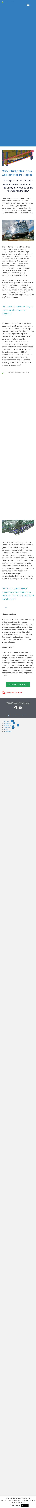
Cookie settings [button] (15, 1505)
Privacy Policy (24, 703)
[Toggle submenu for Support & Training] (18, 725)
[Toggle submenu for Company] (13, 727)
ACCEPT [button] (24, 1505)
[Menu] (28, 6)
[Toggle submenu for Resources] (14, 723)
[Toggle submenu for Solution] (12, 721)
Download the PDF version (14, 692)
